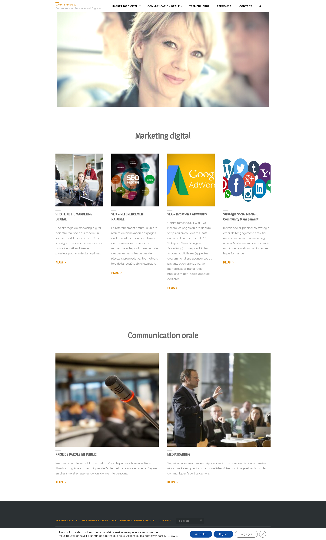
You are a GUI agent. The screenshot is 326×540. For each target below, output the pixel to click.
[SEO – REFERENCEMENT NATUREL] (135, 180)
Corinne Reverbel (65, 4)
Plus (61, 262)
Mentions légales (95, 520)
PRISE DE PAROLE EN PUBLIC (76, 454)
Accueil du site (66, 520)
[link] (260, 6)
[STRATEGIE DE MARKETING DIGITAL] (79, 180)
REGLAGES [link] (171, 535)
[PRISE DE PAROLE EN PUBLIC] (107, 400)
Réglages (246, 534)
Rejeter (223, 534)
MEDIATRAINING (178, 454)
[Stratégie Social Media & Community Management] (247, 180)
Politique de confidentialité (133, 520)
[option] (163, 59)
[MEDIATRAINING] (219, 400)
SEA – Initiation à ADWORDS (187, 214)
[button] (11, 59)
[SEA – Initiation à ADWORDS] (191, 180)
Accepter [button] (200, 534)
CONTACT (165, 520)
